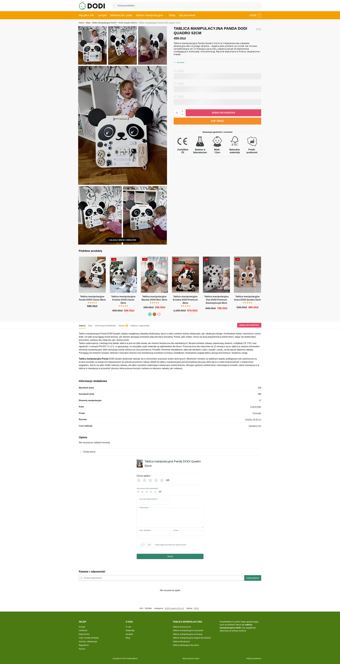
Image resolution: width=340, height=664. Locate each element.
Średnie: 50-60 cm (253, 419)
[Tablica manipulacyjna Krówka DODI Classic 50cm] (260, 29)
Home (81, 23)
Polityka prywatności (253, 658)
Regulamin (84, 645)
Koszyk (82, 626)
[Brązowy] (154, 314)
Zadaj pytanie (252, 578)
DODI (196, 608)
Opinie (122, 325)
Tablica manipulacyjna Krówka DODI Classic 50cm (123, 299)
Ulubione (83, 630)
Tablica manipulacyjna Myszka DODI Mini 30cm (154, 298)
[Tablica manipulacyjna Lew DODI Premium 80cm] (257, 29)
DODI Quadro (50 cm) (174, 608)
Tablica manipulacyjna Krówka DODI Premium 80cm (185, 299)
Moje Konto (84, 634)
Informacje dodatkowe (105, 325)
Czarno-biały (255, 407)
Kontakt (129, 634)
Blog (128, 637)
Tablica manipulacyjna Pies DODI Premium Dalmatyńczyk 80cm (216, 299)
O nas (128, 626)
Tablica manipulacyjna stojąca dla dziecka (192, 637)
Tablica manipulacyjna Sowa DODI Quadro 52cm (247, 298)
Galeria (82, 325)
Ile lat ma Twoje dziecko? (148, 499)
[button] (255, 15)
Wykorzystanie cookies (190, 658)
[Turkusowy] (150, 314)
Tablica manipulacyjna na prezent (188, 630)
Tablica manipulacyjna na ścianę (187, 634)
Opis (90, 325)
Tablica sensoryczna (182, 626)
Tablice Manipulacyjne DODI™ (104, 23)
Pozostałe (256, 413)
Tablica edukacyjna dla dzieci (186, 645)
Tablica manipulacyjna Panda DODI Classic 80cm (92, 298)
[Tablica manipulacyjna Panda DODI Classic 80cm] (92, 275)
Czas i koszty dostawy (89, 637)
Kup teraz (217, 121)
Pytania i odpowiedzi (140, 325)
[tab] (83, 325)
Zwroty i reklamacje (88, 641)
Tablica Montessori (181, 641)
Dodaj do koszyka (223, 112)
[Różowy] (159, 314)
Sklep (88, 23)
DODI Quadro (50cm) (128, 23)
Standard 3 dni (255, 426)
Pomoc (82, 648)
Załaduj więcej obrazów (122, 240)
